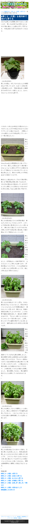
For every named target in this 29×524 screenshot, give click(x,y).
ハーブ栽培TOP (5, 11)
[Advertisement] (14, 44)
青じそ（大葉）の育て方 (18, 11)
